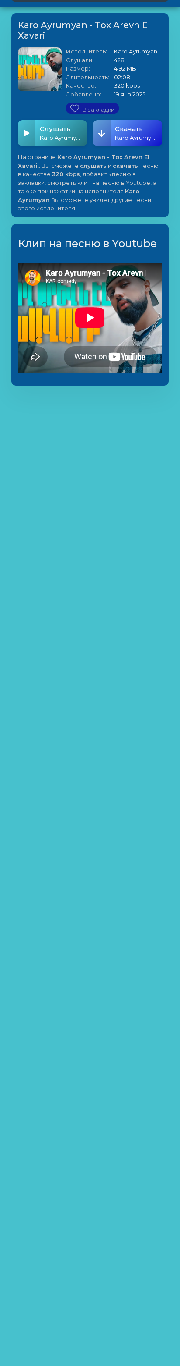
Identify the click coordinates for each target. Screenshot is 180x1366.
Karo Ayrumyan (135, 51)
